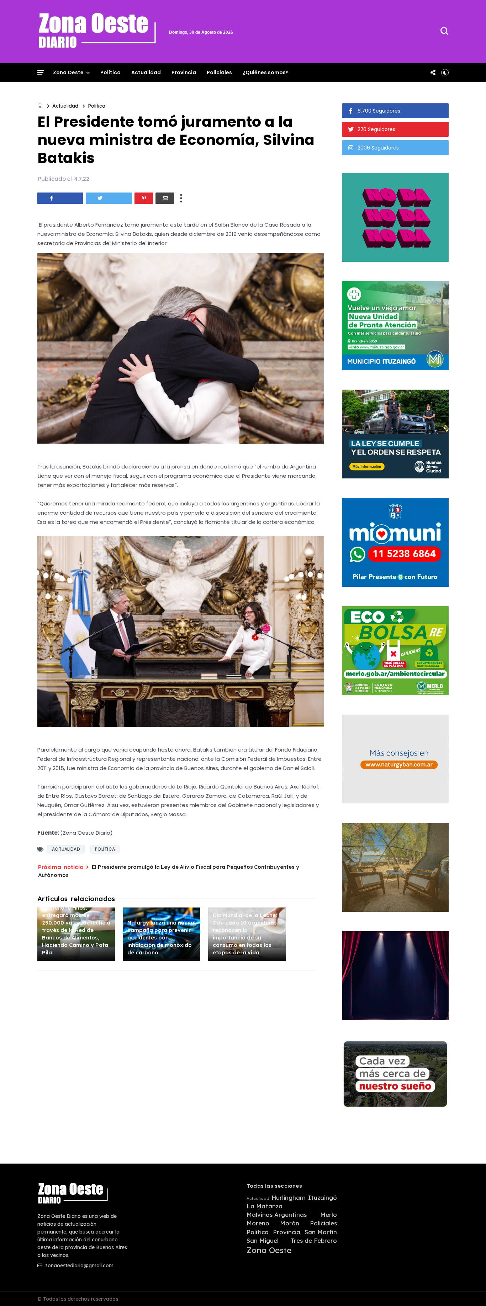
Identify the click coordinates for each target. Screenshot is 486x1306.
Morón (289, 1223)
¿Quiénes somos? (266, 72)
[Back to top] (468, 1289)
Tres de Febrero (314, 1240)
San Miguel (263, 1240)
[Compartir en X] (109, 198)
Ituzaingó (322, 1197)
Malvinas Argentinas (277, 1214)
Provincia (183, 72)
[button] (445, 72)
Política (110, 72)
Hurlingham (288, 1197)
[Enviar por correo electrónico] (164, 198)
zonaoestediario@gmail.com (78, 1265)
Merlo (328, 1214)
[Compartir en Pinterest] (143, 198)
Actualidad (146, 72)
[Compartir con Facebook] (60, 198)
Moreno (258, 1223)
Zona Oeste (68, 72)
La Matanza (264, 1206)
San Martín (321, 1232)
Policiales (219, 72)
